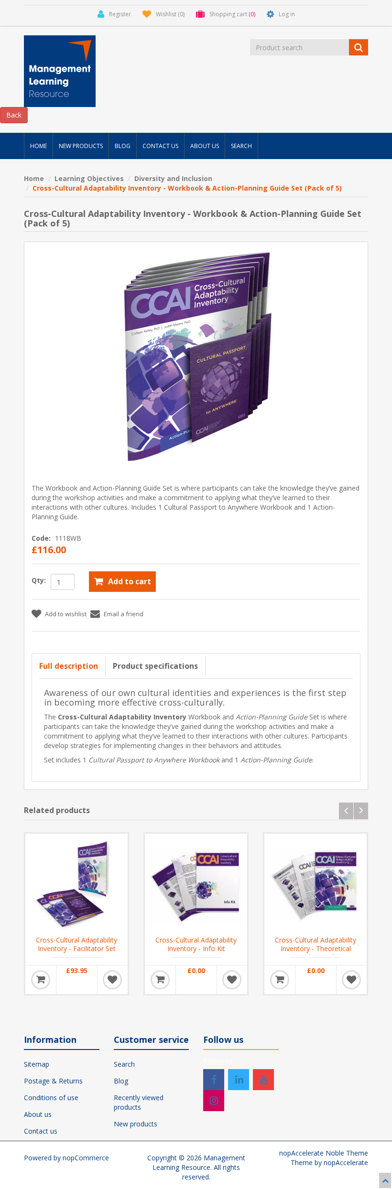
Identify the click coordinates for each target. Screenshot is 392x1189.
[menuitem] (38, 146)
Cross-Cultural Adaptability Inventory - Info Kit (196, 944)
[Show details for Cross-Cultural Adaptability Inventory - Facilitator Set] (76, 884)
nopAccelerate (346, 1162)
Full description (68, 666)
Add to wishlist (66, 614)
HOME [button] (38, 146)
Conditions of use (51, 1097)
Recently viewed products (138, 1102)
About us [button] (204, 146)
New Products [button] (81, 146)
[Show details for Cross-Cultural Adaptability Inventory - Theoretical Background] (315, 884)
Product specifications (155, 666)
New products (135, 1123)
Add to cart (129, 581)
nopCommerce (86, 1157)
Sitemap (36, 1064)
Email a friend (123, 614)
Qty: (39, 580)
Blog (121, 1080)
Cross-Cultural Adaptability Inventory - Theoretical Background (315, 949)
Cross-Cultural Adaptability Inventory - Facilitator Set (76, 944)
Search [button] (241, 146)
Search (124, 1064)
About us (38, 1114)
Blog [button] (123, 146)
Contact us (40, 1130)
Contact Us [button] (160, 146)
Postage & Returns (53, 1080)
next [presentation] (361, 811)
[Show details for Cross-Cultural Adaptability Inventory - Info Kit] (196, 884)
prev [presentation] (346, 811)
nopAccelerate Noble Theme (323, 1152)
